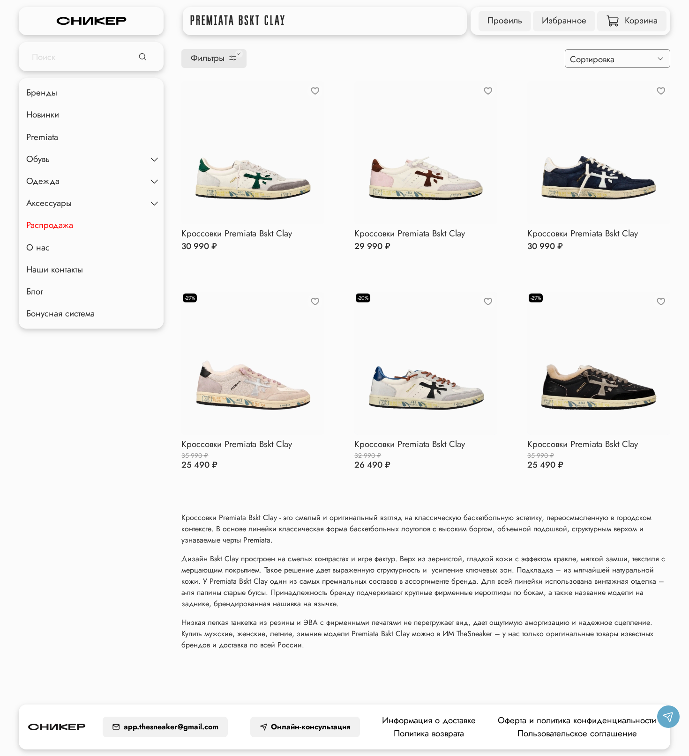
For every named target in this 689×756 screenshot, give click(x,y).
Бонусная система (60, 313)
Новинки (42, 115)
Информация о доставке (429, 720)
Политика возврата (429, 733)
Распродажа (49, 225)
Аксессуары (49, 203)
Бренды (41, 92)
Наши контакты (54, 269)
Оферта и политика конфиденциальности (577, 720)
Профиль (504, 20)
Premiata (42, 137)
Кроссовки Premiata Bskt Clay (236, 233)
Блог (34, 291)
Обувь (38, 159)
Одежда (43, 181)
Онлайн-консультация (311, 726)
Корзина (641, 20)
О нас (38, 247)
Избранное (564, 20)
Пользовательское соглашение (577, 733)
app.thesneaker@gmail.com (171, 726)
